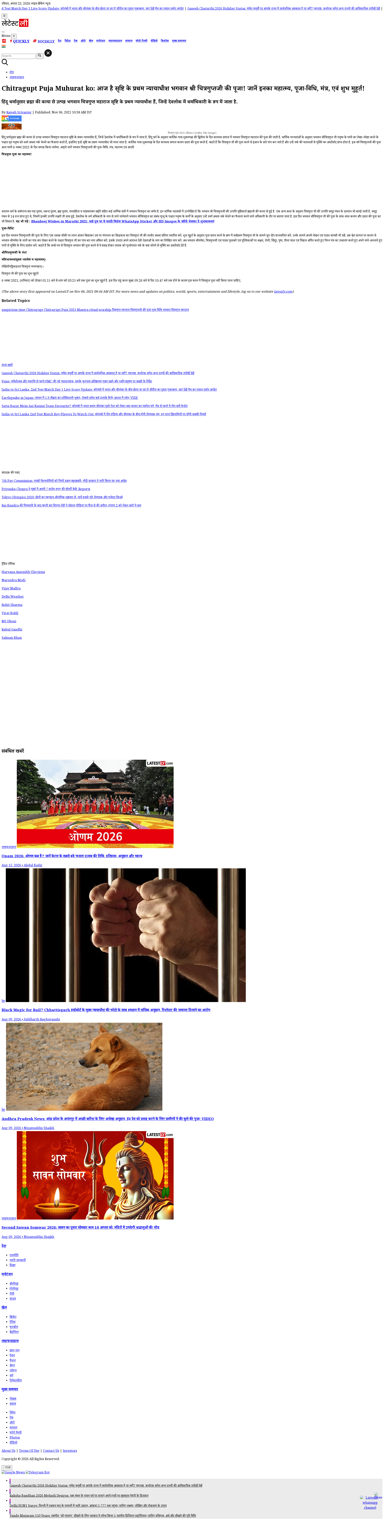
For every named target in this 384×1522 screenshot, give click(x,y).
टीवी (12, 1294)
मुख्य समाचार (179, 41)
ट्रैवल (12, 1355)
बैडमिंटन (14, 1332)
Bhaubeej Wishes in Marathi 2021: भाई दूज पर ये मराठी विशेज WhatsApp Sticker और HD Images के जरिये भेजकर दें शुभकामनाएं (122, 222)
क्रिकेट (13, 1317)
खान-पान (14, 1350)
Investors (70, 1451)
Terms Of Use (29, 1451)
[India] (4, 47)
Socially (46, 41)
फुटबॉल (14, 1327)
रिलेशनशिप (16, 1380)
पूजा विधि (157, 310)
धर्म (11, 1375)
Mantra (83, 310)
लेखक (13, 1399)
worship (105, 310)
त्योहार (13, 1370)
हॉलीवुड (14, 1289)
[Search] (3, 31)
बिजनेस (165, 41)
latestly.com (283, 292)
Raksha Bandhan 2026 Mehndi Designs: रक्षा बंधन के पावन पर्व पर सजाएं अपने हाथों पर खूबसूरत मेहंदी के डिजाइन (79, 1496)
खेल (91, 41)
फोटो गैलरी (141, 41)
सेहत (12, 1365)
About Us (8, 1451)
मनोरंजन (100, 41)
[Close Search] (48, 53)
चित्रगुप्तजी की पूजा (141, 310)
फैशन (13, 1360)
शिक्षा (12, 1265)
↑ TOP (7, 1468)
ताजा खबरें (7, 365)
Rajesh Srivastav (18, 112)
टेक (75, 41)
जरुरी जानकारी (18, 1260)
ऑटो (83, 41)
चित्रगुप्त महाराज (121, 310)
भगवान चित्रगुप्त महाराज (176, 310)
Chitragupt (35, 310)
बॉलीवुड (14, 1284)
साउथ (13, 1299)
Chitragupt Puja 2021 (60, 310)
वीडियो (154, 41)
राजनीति (14, 1255)
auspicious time (14, 310)
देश (59, 41)
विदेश (68, 41)
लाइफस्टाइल (115, 41)
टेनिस (12, 1322)
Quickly (21, 42)
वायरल (128, 41)
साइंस (13, 1404)
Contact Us (51, 1451)
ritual (94, 310)
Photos (15, 1438)
